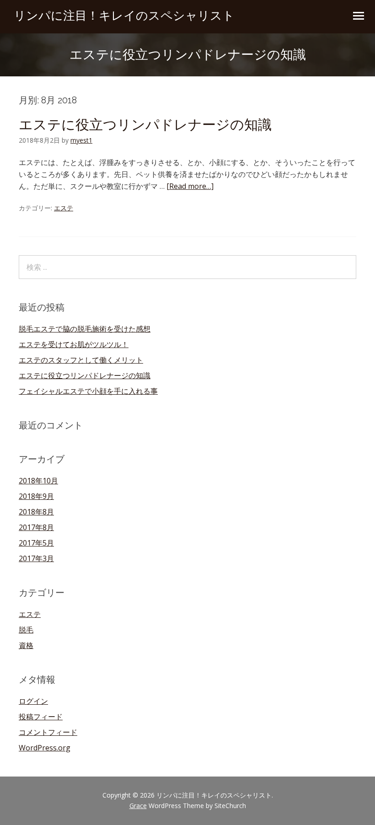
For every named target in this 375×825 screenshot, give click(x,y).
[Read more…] (190, 186)
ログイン (33, 701)
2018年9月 (36, 496)
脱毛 (26, 630)
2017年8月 (36, 527)
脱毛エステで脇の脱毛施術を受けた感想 (84, 329)
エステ (63, 208)
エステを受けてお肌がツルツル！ (74, 344)
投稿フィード (41, 717)
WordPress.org (44, 748)
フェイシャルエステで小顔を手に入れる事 (88, 391)
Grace (138, 805)
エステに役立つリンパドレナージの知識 (145, 125)
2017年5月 (36, 543)
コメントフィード (48, 732)
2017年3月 (36, 558)
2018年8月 (36, 512)
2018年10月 (38, 481)
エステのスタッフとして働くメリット (81, 360)
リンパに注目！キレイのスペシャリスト (124, 15)
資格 (26, 645)
